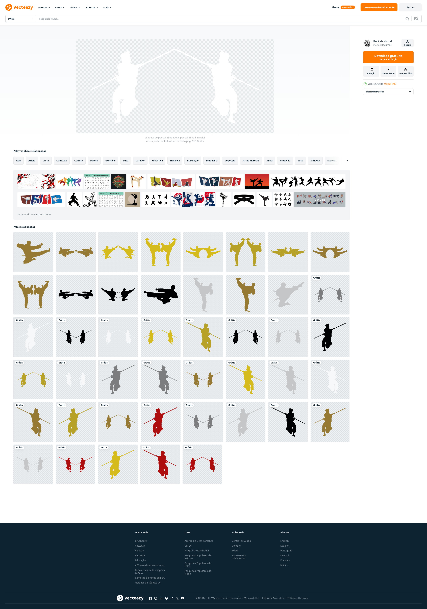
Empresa (140, 555)
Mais (106, 7)
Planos (335, 7)
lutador (140, 160)
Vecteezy (140, 545)
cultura (78, 160)
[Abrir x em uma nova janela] (177, 598)
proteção (285, 160)
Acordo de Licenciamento (199, 540)
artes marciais (251, 160)
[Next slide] (344, 161)
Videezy (139, 550)
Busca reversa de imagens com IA (150, 571)
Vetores (42, 7)
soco (300, 160)
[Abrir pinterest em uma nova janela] (166, 598)
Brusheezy (141, 540)
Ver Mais (320, 199)
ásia (18, 160)
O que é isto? (390, 83)
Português (286, 550)
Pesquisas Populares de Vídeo (198, 572)
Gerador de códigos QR (148, 582)
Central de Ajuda (241, 540)
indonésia (211, 160)
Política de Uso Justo (297, 598)
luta (125, 160)
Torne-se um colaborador (239, 557)
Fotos (58, 7)
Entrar (410, 7)
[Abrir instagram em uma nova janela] (155, 598)
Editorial (90, 7)
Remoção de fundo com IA (150, 577)
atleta (31, 160)
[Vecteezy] (19, 7)
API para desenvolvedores (149, 565)
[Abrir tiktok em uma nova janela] (171, 598)
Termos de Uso (251, 598)
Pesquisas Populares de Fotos (198, 565)
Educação (140, 560)
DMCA (188, 545)
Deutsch (285, 555)
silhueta (315, 160)
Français (285, 560)
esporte (331, 160)
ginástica (157, 160)
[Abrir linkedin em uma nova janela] (161, 598)
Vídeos (74, 7)
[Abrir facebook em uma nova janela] (150, 598)
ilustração (193, 160)
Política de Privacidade (273, 598)
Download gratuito (388, 57)
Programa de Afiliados (197, 550)
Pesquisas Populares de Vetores (198, 557)
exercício (110, 160)
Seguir (407, 44)
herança (175, 160)
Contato (236, 545)
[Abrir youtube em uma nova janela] (182, 598)
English (284, 540)
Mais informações (375, 91)
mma (269, 160)
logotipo (230, 160)
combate (61, 160)
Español (284, 545)
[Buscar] (407, 19)
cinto (46, 160)
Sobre (235, 550)
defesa (94, 160)
